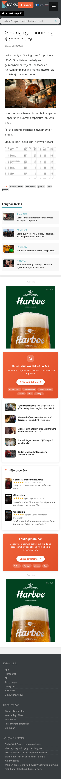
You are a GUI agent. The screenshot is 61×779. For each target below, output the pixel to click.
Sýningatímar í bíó (15, 711)
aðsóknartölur (16, 186)
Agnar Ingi (28, 498)
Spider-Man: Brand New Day (28, 479)
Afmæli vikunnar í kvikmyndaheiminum (26, 752)
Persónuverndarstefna (17, 723)
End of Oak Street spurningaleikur (23, 744)
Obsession (19, 495)
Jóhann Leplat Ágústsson (36, 515)
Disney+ (39, 394)
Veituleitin (10, 719)
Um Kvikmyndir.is (14, 694)
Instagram (10, 686)
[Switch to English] (42, 5)
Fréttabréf (10, 673)
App (7, 669)
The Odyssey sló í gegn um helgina (23, 748)
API (6, 677)
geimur (41, 186)
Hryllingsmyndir (45, 389)
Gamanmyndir (29, 389)
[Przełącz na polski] (46, 5)
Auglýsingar (11, 682)
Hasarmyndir (14, 389)
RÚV (30, 394)
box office (30, 186)
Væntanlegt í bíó (14, 715)
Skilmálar (10, 727)
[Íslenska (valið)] (37, 5)
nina (27, 482)
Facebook (10, 690)
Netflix (21, 394)
